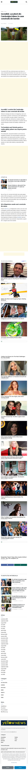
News (5, 11)
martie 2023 (3, 632)
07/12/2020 (10, 23)
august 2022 (3, 645)
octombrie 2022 (4, 641)
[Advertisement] (14, 6)
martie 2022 (3, 655)
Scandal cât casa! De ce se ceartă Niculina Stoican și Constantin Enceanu (18, 606)
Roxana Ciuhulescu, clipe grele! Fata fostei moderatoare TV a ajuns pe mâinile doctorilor (16, 187)
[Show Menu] (1, 2)
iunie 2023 (3, 626)
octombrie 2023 (4, 619)
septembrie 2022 (4, 643)
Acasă (2, 11)
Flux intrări (3, 708)
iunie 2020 (3, 672)
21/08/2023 (21, 609)
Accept (12, 762)
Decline (7, 767)
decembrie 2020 (4, 661)
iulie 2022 (3, 647)
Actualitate (4, 682)
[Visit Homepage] (14, 2)
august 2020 (3, 668)
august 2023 (3, 622)
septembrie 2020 (4, 666)
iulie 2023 (3, 624)
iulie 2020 (3, 670)
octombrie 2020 (4, 664)
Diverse (3, 685)
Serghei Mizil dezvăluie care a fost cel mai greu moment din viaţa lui (19, 598)
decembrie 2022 (4, 638)
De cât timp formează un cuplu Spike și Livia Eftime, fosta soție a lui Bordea (19, 581)
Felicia (4, 23)
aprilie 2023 (3, 630)
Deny (16, 762)
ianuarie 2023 (4, 636)
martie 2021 (3, 659)
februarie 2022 (4, 657)
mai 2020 (3, 674)
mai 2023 (3, 628)
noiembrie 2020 (4, 662)
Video (2, 695)
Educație (3, 687)
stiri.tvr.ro (7, 208)
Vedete (2, 692)
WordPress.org (4, 711)
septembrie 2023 (4, 620)
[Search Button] (26, 2)
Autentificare (3, 706)
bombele (19, 217)
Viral (2, 697)
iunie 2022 (3, 649)
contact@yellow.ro (13, 731)
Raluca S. (16, 592)
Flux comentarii (4, 709)
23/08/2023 (21, 592)
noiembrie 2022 (4, 640)
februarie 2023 (4, 634)
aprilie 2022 (3, 653)
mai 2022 (3, 651)
